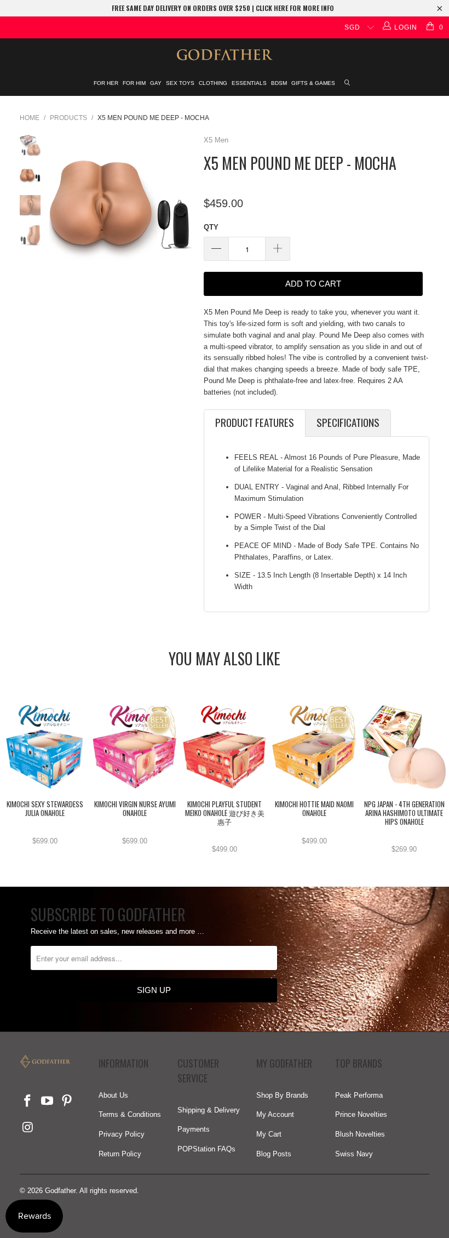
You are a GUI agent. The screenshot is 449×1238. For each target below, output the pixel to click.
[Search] (348, 83)
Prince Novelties (361, 1114)
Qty (211, 227)
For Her (106, 83)
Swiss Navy (354, 1154)
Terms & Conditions (130, 1114)
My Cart (268, 1134)
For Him (134, 83)
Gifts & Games (313, 83)
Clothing (213, 83)
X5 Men (216, 140)
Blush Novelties (360, 1134)
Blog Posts (273, 1154)
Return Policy (120, 1154)
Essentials (249, 83)
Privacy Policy (122, 1134)
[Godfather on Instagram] (28, 1128)
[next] (182, 206)
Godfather (60, 1190)
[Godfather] (224, 54)
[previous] (60, 206)
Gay (156, 83)
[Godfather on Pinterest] (67, 1101)
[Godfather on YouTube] (47, 1101)
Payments (193, 1129)
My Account (275, 1114)
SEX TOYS (180, 83)
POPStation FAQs (206, 1149)
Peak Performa (359, 1095)
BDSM (279, 83)
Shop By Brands (282, 1095)
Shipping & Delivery (208, 1110)
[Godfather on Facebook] (28, 1101)
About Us (113, 1095)
